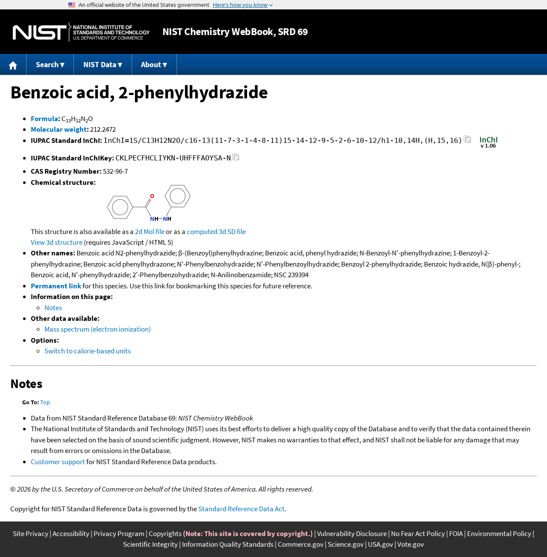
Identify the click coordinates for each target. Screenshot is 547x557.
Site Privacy (30, 533)
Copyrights (165, 533)
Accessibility (71, 533)
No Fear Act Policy (418, 533)
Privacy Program (119, 533)
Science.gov (346, 544)
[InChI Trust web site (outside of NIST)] (488, 147)
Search (47, 64)
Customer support (58, 461)
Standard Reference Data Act (241, 508)
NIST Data (99, 64)
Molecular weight (59, 129)
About (151, 64)
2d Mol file (150, 231)
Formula (44, 118)
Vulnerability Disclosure (352, 533)
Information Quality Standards (228, 544)
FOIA (456, 533)
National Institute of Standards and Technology (81, 31)
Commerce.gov (300, 544)
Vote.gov (410, 544)
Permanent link (56, 285)
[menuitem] (13, 64)
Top (45, 402)
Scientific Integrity (150, 544)
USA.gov (380, 544)
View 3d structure (56, 242)
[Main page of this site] (13, 64)
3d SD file (232, 231)
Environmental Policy (499, 533)
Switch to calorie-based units (87, 351)
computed (202, 231)
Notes (53, 307)
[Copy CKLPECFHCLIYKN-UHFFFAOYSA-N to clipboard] (235, 159)
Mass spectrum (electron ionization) (97, 329)
